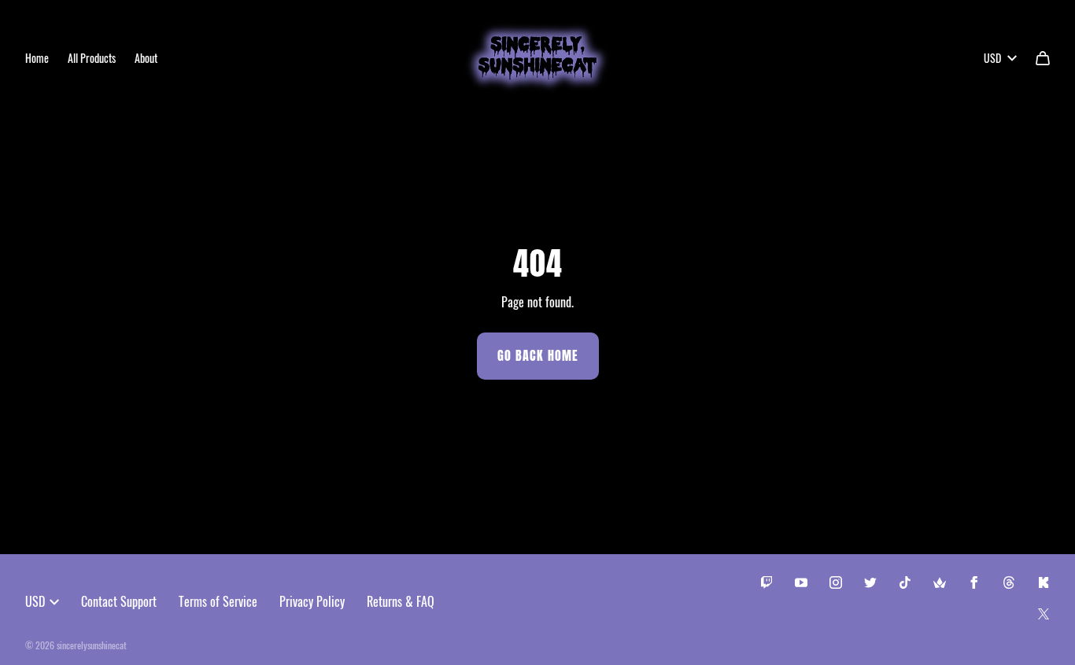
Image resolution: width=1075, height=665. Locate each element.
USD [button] (992, 58)
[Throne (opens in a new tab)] (939, 582)
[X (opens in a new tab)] (1043, 614)
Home (37, 58)
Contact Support (119, 601)
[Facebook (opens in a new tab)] (974, 582)
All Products (92, 58)
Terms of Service (218, 601)
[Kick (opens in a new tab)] (1043, 582)
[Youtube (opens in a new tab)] (801, 582)
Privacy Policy (312, 601)
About (146, 58)
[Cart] (1043, 58)
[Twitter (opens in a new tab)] (870, 582)
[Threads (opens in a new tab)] (1009, 582)
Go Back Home (537, 356)
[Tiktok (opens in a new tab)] (905, 582)
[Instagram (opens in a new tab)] (835, 582)
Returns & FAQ (400, 601)
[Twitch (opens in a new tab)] (766, 582)
